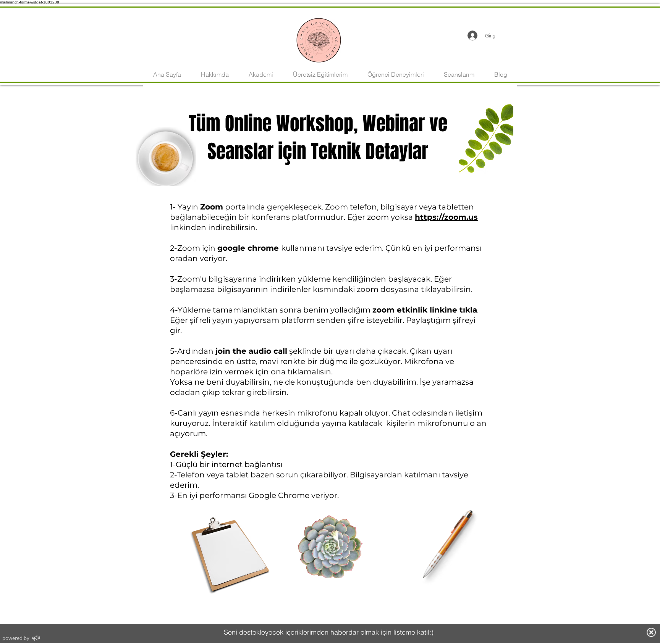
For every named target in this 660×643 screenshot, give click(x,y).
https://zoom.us (446, 217)
